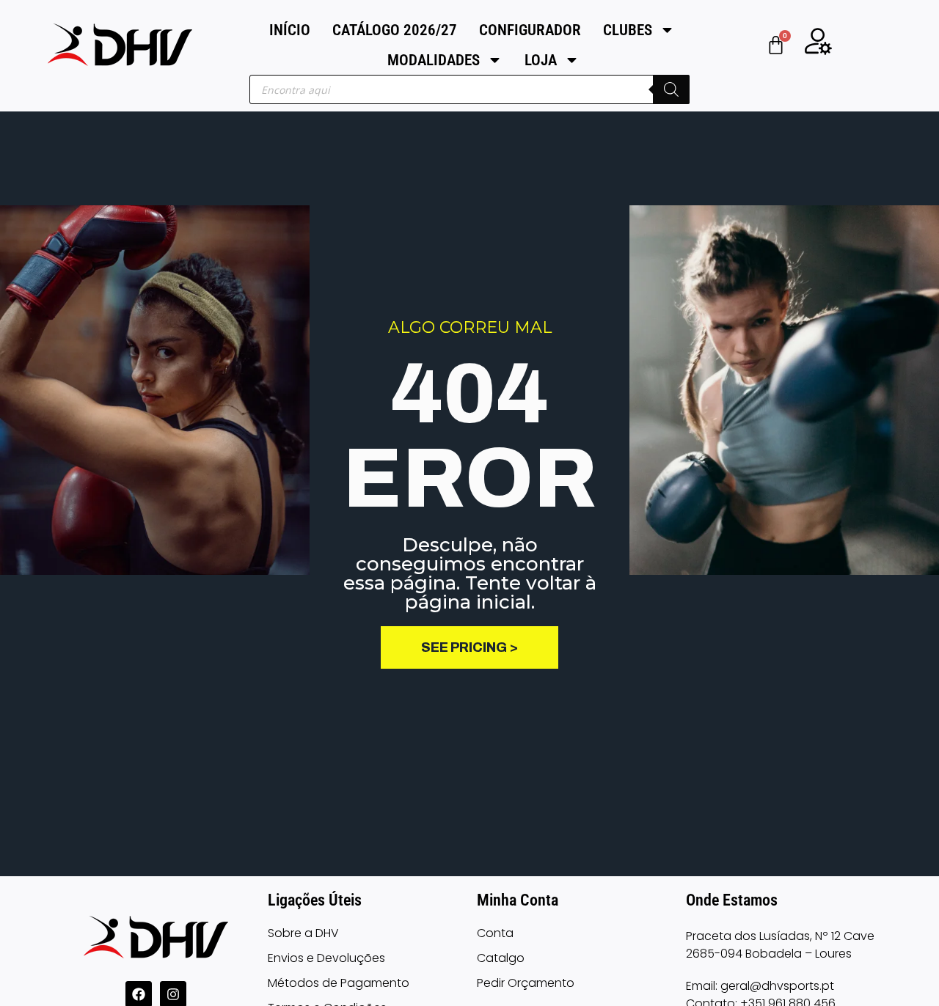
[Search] (671, 89)
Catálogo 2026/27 (394, 30)
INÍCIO (289, 30)
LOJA (541, 60)
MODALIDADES (433, 60)
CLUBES (627, 30)
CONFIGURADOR (530, 30)
